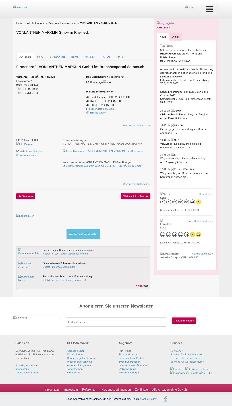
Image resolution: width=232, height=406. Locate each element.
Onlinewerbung (127, 368)
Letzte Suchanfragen (27, 372)
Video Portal (74, 372)
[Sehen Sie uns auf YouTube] (205, 372)
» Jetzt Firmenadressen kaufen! (59, 267)
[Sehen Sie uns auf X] (196, 368)
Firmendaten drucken (101, 108)
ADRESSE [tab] (25, 56)
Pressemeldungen (129, 372)
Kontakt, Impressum (26, 365)
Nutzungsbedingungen (116, 389)
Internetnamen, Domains (133, 365)
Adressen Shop (76, 350)
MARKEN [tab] (90, 56)
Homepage (96, 82)
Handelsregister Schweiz (81, 358)
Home (19, 23)
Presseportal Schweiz (79, 361)
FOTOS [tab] (106, 56)
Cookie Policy (148, 398)
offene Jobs (22, 368)
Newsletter (176, 350)
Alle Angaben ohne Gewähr (170, 389)
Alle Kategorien (36, 23)
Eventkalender (75, 354)
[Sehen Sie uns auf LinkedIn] (192, 372)
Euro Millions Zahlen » (200, 221)
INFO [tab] (40, 56)
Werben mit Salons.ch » (136, 125)
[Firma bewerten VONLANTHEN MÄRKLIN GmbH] (74, 151)
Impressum (71, 389)
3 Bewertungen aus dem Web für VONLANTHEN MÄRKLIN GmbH (104, 165)
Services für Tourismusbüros (186, 354)
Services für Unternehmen (185, 358)
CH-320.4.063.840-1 (121, 97)
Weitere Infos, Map (134, 196)
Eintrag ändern (98, 112)
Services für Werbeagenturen (187, 361)
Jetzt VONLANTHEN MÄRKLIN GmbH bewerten (116, 151)
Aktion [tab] (175, 36)
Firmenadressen (128, 354)
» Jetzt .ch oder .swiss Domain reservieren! (65, 253)
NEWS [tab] (74, 56)
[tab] (163, 36)
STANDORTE (57, 56)
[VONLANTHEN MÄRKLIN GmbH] (25, 143)
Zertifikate (141, 389)
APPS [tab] (120, 56)
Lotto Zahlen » (204, 194)
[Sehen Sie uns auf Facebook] (177, 368)
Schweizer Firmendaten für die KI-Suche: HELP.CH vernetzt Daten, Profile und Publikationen (183, 54)
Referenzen (89, 389)
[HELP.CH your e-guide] (190, 6)
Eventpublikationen (129, 361)
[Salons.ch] (20, 6)
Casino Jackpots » (202, 253)
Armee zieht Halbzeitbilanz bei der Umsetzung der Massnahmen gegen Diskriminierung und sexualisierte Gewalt (186, 73)
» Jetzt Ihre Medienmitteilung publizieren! (64, 280)
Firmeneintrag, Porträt (131, 358)
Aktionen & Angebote (79, 365)
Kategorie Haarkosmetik (62, 23)
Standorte (27, 196)
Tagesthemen (75, 368)
